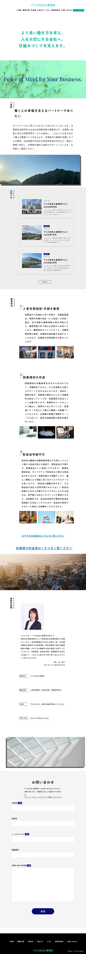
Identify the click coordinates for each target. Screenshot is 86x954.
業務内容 (26, 10)
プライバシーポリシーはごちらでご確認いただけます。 (43, 797)
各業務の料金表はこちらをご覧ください (44, 548)
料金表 (34, 10)
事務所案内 (55, 10)
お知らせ (40, 10)
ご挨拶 (19, 10)
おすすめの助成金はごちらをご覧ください (43, 535)
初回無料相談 (78, 10)
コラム (47, 10)
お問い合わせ (66, 10)
